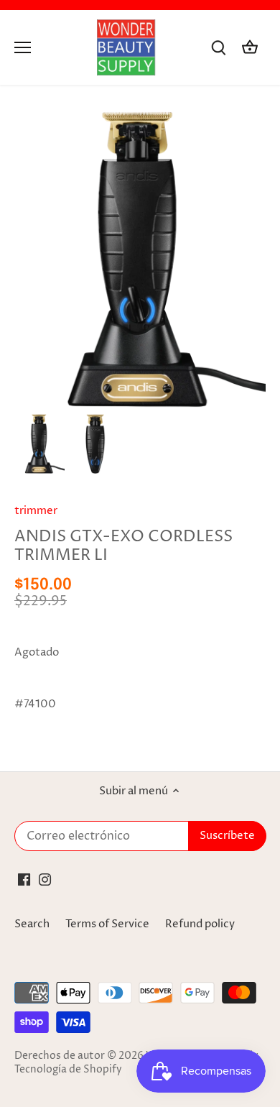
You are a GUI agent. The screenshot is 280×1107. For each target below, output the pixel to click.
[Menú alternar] (22, 47)
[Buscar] (218, 48)
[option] (39, 444)
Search (32, 924)
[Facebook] (24, 879)
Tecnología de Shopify (68, 1069)
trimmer (35, 510)
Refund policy (200, 924)
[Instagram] (45, 879)
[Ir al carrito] (249, 48)
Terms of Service (107, 924)
